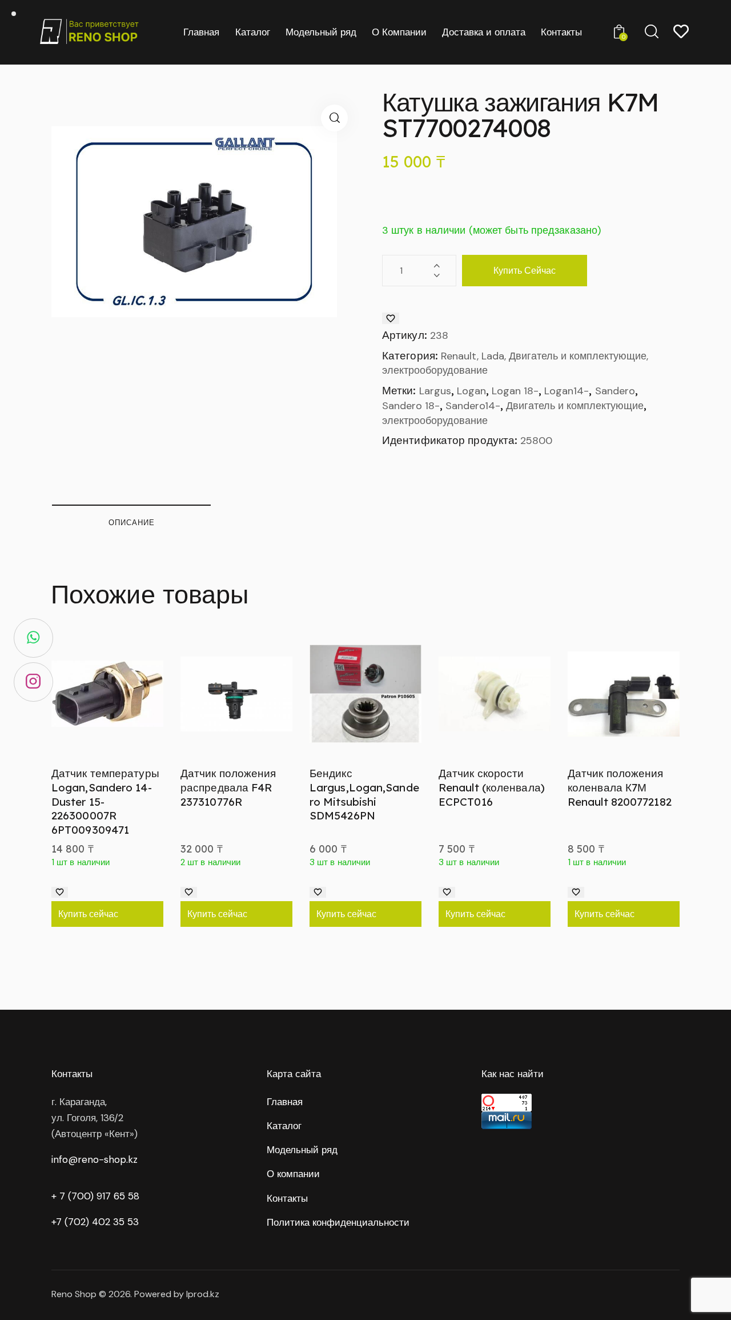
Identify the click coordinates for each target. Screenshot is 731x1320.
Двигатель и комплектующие (575, 406)
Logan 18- (515, 391)
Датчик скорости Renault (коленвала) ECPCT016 (492, 787)
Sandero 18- (411, 406)
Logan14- (566, 391)
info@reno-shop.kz (94, 1159)
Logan (471, 391)
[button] (334, 118)
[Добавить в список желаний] (390, 318)
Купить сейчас (524, 270)
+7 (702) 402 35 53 (95, 1221)
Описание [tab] (132, 522)
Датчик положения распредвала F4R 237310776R (228, 787)
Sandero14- (472, 406)
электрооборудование (435, 420)
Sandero (615, 391)
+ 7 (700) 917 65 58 (95, 1196)
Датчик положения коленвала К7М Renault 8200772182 (620, 787)
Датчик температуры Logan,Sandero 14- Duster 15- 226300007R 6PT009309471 (105, 801)
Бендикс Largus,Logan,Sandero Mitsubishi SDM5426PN (364, 794)
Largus (435, 391)
